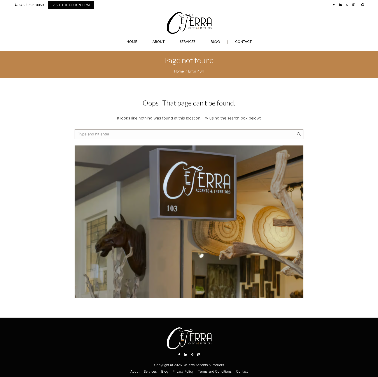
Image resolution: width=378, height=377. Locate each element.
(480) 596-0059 (31, 5)
